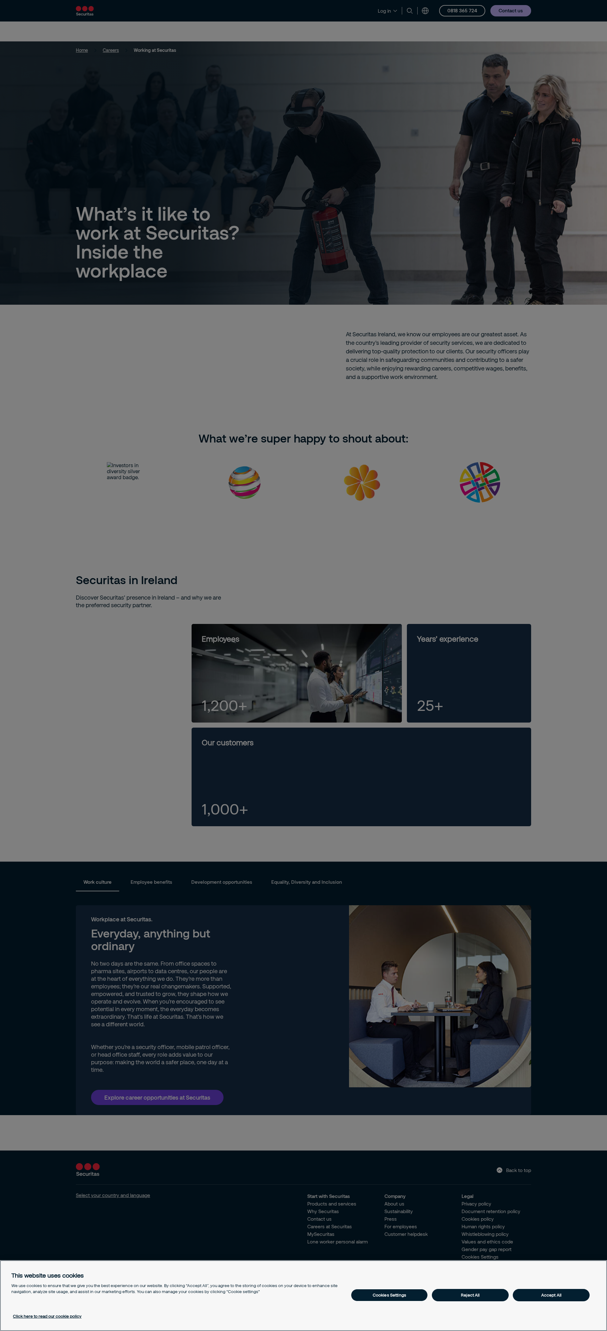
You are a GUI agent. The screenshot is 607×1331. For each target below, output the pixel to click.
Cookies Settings (389, 1294)
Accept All (551, 1294)
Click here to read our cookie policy (47, 1316)
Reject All (470, 1294)
